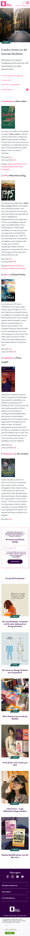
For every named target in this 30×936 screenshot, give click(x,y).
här (10, 157)
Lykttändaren (8, 357)
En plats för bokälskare (22, 6)
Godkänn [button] (9, 933)
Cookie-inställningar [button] (11, 929)
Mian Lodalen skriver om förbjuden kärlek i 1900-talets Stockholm (14, 166)
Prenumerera (15, 561)
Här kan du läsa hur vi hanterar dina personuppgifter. (18, 555)
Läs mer (7, 925)
